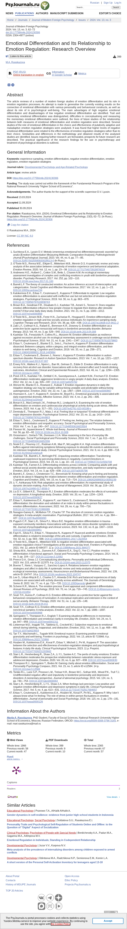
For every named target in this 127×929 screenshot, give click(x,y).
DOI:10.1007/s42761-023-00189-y (72, 408)
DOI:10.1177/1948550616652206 (31, 441)
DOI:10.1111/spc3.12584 (26, 669)
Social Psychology (45, 820)
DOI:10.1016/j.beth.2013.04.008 (78, 331)
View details (112, 797)
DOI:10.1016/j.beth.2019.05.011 (30, 604)
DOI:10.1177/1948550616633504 (68, 426)
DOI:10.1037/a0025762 (64, 382)
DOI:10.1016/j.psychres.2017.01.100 (33, 281)
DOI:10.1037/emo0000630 (102, 660)
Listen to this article (20, 56)
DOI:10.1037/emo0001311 (43, 621)
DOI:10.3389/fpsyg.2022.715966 (31, 639)
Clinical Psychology (18, 833)
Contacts (10, 880)
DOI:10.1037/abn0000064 (43, 681)
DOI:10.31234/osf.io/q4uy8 (27, 453)
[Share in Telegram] (13, 85)
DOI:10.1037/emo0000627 (27, 497)
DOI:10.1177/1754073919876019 (86, 269)
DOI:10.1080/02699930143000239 (97, 479)
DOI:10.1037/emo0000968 (27, 613)
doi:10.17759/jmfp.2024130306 (23, 32)
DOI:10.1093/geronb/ (73, 583)
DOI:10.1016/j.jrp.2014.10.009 (51, 432)
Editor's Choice (110, 13)
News (9, 13)
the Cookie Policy (60, 924)
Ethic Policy (71, 880)
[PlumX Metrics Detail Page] (16, 770)
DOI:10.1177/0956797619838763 (31, 302)
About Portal (12, 876)
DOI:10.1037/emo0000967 (96, 391)
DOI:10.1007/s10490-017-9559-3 (31, 488)
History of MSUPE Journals (21, 884)
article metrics (13, 759)
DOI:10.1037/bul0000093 (32, 518)
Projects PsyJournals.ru (78, 884)
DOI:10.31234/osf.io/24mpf (27, 399)
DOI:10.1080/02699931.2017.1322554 (66, 539)
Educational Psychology (20, 810)
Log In (117, 2)
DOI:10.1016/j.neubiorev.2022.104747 (60, 574)
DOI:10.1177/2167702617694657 (78, 689)
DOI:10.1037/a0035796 (75, 470)
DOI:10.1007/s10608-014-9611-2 (101, 322)
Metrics (82, 73)
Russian (94, 2)
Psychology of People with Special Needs (53, 833)
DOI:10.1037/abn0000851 (27, 530)
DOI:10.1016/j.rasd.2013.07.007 (30, 361)
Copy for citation (19, 225)
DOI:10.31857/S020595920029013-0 (33, 260)
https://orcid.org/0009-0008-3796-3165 (95, 720)
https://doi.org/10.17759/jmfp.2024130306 (35, 178)
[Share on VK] (9, 85)
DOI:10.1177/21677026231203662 (32, 651)
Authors (42, 13)
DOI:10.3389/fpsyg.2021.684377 (72, 547)
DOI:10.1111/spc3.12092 (49, 556)
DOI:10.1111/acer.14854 (26, 373)
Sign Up (108, 2)
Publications (24, 13)
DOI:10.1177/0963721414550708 (93, 462)
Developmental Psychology (22, 845)
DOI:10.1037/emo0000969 (27, 314)
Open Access (72, 876)
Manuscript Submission (66, 13)
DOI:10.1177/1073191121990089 (31, 509)
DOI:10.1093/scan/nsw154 (27, 290)
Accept (108, 921)
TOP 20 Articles (14, 890)
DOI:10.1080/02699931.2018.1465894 (34, 352)
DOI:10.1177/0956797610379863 (99, 340)
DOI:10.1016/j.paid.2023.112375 (72, 562)
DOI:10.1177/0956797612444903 (31, 417)
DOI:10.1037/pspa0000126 (28, 701)
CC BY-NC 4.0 (25, 235)
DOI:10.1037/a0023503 (26, 630)
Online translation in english (28, 75)
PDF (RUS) (19, 72)
